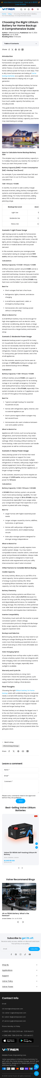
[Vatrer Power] (10, 1050)
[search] (21, 9)
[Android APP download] (26, 1041)
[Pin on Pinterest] (16, 49)
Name (7, 770)
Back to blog (9, 742)
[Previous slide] (18, 868)
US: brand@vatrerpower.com (12, 1009)
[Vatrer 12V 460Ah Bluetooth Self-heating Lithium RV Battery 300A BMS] (20, 832)
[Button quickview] (36, 843)
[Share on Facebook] (9, 49)
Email (6, 776)
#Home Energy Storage (10, 746)
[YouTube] (29, 954)
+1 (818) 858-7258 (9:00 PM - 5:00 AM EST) (17, 1035)
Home (4, 14)
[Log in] (25, 9)
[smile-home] (36, 1066)
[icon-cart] (29, 9)
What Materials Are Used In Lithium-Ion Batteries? (18, 914)
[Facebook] (11, 954)
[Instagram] (20, 954)
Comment (8, 781)
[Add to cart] (36, 847)
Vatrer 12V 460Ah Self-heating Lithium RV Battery (20, 853)
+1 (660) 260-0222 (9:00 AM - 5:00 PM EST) (18, 1031)
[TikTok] (25, 954)
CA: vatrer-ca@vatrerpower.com (14, 1013)
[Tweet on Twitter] (13, 49)
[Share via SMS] (23, 49)
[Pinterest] (16, 954)
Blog (9, 14)
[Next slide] (22, 868)
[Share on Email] (19, 49)
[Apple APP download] (9, 1041)
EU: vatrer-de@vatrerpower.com (14, 1017)
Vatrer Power (12, 1076)
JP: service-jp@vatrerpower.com (14, 1021)
